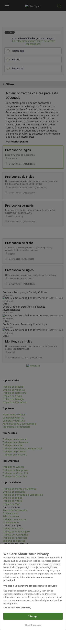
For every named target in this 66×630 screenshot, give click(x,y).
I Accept (33, 616)
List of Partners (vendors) (17, 607)
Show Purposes (33, 624)
